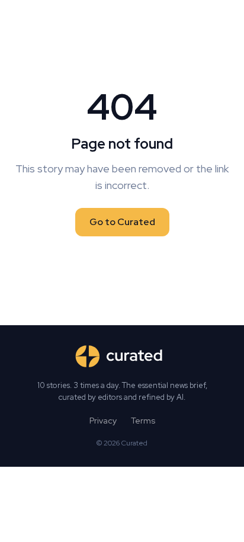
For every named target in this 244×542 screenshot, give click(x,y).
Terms (143, 420)
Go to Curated (122, 222)
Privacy (103, 420)
